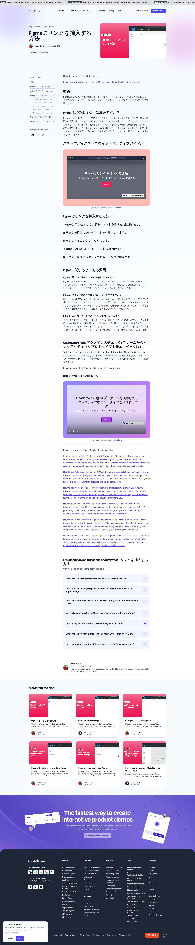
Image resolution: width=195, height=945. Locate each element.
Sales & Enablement (92, 867)
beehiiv (152, 899)
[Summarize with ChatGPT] (32, 135)
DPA (103, 935)
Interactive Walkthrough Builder (135, 874)
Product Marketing (91, 874)
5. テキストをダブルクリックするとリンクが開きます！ (44, 113)
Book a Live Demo (113, 892)
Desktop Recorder (69, 901)
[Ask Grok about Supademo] (52, 872)
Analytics (66, 880)
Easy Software (154, 896)
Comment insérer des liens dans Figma (48, 768)
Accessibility (111, 898)
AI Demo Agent (68, 911)
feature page (114, 368)
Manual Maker (133, 890)
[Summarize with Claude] (43, 135)
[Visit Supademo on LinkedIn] (30, 887)
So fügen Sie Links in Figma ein (139, 721)
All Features (67, 917)
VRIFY (151, 912)
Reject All (10, 938)
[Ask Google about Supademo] (46, 872)
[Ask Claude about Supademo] (41, 872)
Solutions (73, 11)
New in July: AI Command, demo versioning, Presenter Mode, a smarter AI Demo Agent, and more (109, 2)
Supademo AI (67, 908)
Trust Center (111, 935)
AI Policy (96, 935)
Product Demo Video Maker (135, 879)
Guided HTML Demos (70, 883)
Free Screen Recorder (135, 884)
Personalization (68, 877)
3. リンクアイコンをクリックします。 (44, 106)
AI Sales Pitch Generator (132, 917)
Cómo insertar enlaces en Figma (92, 768)
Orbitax (152, 890)
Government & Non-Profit (92, 914)
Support (109, 895)
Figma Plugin (67, 904)
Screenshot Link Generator (133, 897)
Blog (30, 27)
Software (87, 903)
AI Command (67, 914)
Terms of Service (71, 935)
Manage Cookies (125, 935)
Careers (152, 867)
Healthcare (88, 906)
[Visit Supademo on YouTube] (41, 887)
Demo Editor (67, 871)
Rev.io (151, 905)
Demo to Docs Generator (132, 906)
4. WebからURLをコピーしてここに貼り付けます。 (44, 109)
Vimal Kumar (40, 46)
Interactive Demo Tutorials (44, 27)
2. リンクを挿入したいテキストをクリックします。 (44, 103)
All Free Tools (132, 921)
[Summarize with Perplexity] (38, 135)
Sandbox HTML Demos (71, 892)
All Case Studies (155, 915)
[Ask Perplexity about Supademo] (35, 872)
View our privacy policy (12, 932)
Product (87, 880)
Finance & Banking (91, 909)
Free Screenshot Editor (136, 893)
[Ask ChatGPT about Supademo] (30, 872)
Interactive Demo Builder (134, 868)
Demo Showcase (112, 877)
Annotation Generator (135, 902)
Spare (151, 893)
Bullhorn (152, 909)
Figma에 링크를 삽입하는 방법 (43, 721)
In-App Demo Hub (69, 898)
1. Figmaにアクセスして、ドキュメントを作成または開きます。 (44, 99)
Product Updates (112, 874)
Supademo (118, 208)
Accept (19, 938)
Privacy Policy (85, 935)
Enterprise (101, 11)
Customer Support (91, 886)
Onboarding (88, 877)
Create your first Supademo (97, 836)
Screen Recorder (68, 874)
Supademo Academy (114, 867)
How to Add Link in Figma (89, 721)
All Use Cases (89, 889)
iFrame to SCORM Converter (134, 911)
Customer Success (91, 871)
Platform (61, 11)
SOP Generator (133, 887)
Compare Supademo (114, 889)
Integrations (110, 885)
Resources (87, 11)
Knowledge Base (112, 871)
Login (119, 11)
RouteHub (66, 895)
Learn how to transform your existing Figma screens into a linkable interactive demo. (102, 82)
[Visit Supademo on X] (35, 887)
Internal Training (90, 883)
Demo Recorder (68, 867)
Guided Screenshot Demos (70, 887)
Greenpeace (154, 902)
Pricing (111, 11)
